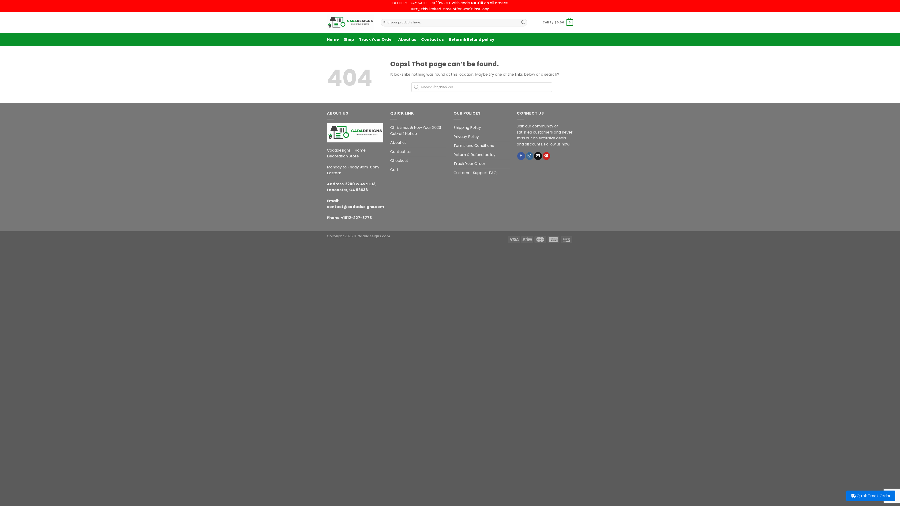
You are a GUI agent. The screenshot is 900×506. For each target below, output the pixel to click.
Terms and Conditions (474, 145)
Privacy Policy (466, 136)
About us (407, 39)
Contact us (432, 39)
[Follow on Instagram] (529, 156)
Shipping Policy (467, 127)
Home (333, 39)
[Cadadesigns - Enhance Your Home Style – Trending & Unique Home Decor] (350, 22)
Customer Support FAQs (476, 172)
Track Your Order (376, 39)
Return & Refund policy (471, 39)
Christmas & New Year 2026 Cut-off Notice (415, 130)
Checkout (399, 160)
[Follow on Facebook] (521, 156)
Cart (394, 169)
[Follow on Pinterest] (546, 156)
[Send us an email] (538, 156)
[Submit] (523, 22)
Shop (349, 39)
